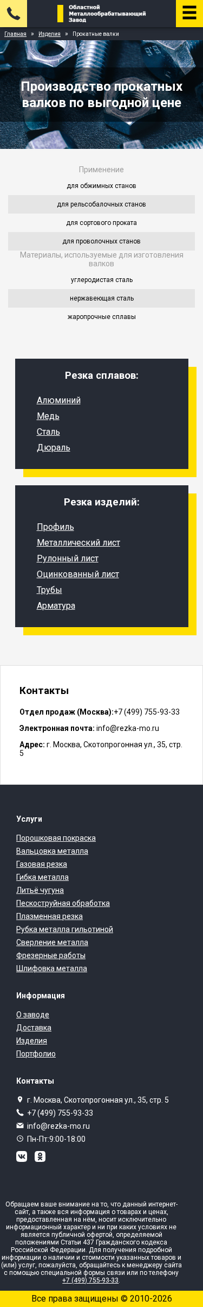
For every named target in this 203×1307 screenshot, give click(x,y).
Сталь (48, 432)
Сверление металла (52, 942)
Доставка (33, 1027)
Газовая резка (41, 864)
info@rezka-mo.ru (58, 1126)
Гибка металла (42, 877)
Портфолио (36, 1053)
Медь (48, 416)
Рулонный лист (68, 558)
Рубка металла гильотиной (64, 929)
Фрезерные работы (51, 955)
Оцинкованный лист (78, 574)
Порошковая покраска (56, 838)
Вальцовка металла (52, 851)
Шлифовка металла (51, 968)
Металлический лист (78, 542)
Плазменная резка (49, 916)
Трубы (49, 590)
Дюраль (53, 447)
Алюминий (59, 400)
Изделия (31, 1040)
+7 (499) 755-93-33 (60, 1113)
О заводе (32, 1014)
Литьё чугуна (40, 890)
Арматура (56, 606)
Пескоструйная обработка (63, 903)
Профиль (55, 527)
